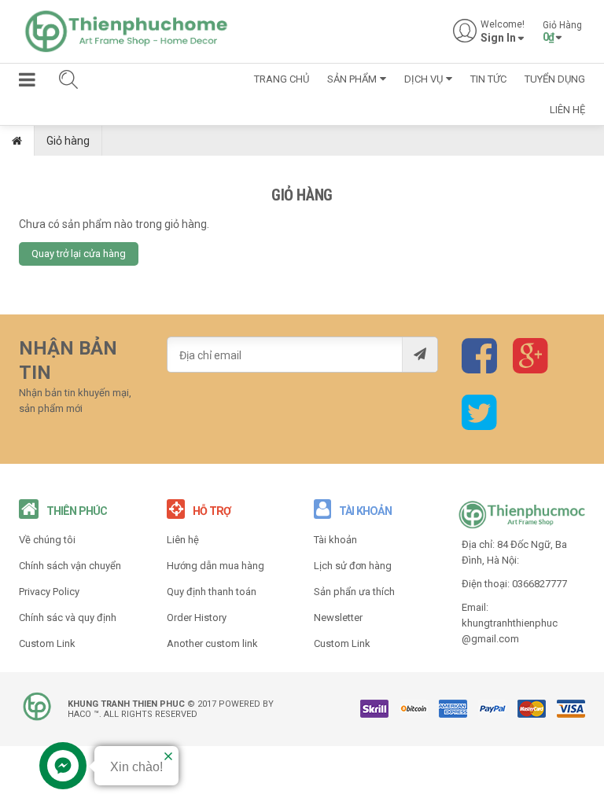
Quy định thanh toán (211, 591)
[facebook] (479, 367)
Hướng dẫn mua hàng (215, 566)
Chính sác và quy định (67, 617)
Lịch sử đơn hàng (353, 566)
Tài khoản (335, 540)
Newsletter (338, 617)
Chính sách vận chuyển (70, 566)
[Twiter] (479, 423)
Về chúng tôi (47, 540)
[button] (27, 82)
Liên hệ (183, 540)
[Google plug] (530, 367)
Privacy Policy (49, 591)
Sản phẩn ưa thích (354, 591)
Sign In (498, 38)
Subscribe (419, 354)
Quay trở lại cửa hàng (78, 253)
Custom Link (47, 643)
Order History (196, 617)
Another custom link (212, 643)
